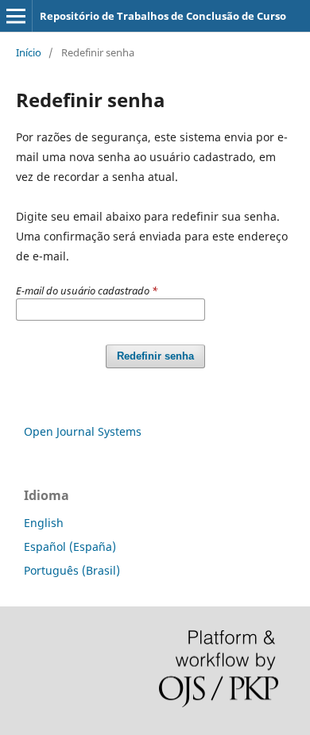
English (44, 522)
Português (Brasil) (72, 570)
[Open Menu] (16, 16)
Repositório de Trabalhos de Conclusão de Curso (163, 16)
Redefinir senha (155, 356)
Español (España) (70, 546)
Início (28, 52)
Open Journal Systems (82, 431)
